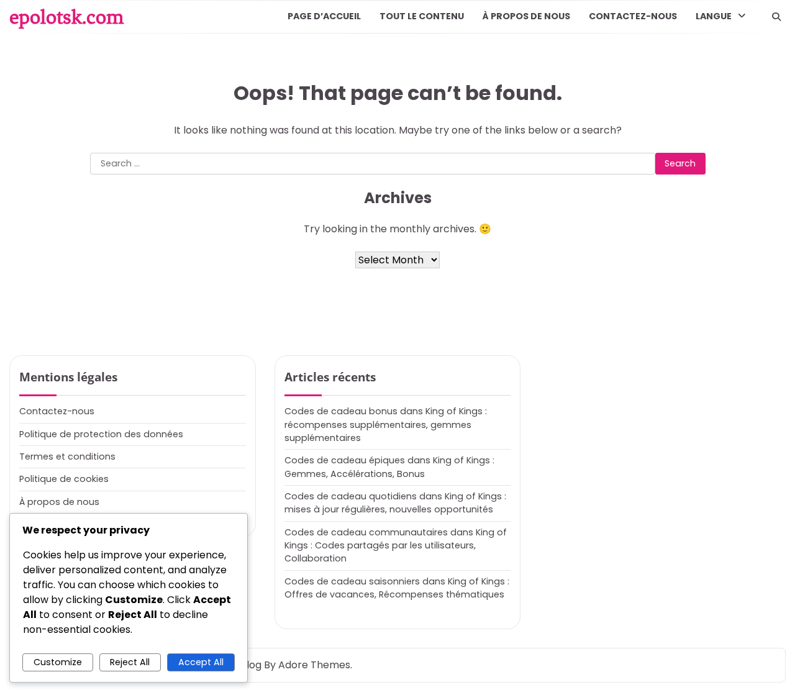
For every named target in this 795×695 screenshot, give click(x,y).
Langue (714, 16)
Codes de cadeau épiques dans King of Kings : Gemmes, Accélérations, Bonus (389, 466)
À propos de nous (526, 16)
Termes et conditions (67, 456)
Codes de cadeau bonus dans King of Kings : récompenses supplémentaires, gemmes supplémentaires (385, 424)
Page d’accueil (324, 16)
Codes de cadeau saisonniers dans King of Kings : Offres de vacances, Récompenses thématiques (396, 588)
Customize (58, 662)
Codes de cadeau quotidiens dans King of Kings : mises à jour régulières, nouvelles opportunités (395, 503)
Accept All (201, 662)
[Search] (776, 16)
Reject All (130, 662)
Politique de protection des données (101, 434)
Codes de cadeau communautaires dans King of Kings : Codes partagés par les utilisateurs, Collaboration (395, 545)
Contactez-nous (633, 16)
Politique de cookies (64, 479)
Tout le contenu (421, 16)
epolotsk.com (66, 17)
